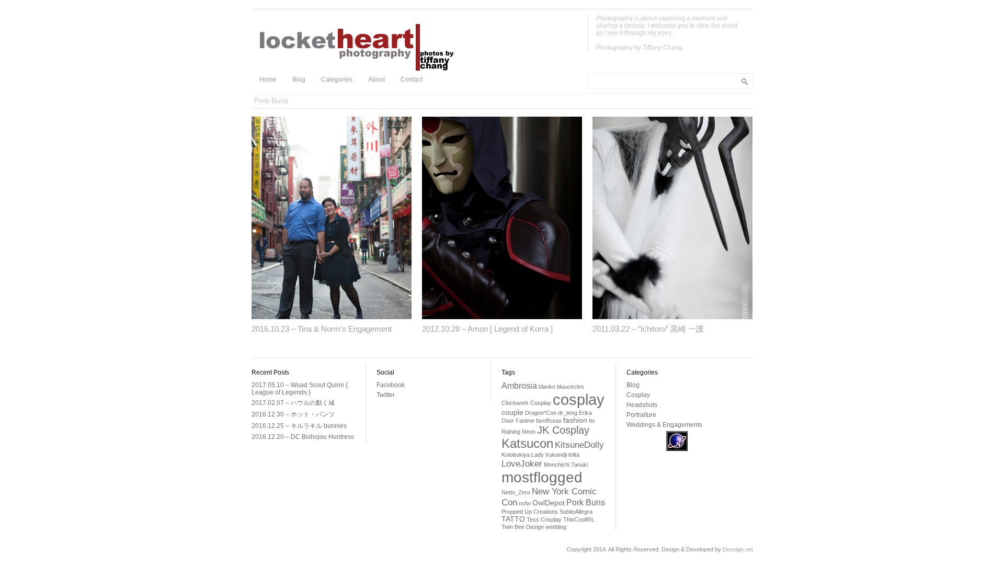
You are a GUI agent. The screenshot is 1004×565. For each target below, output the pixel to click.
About (376, 79)
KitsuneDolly (579, 444)
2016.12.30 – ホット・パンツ (293, 414)
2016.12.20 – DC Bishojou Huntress (303, 436)
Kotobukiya (515, 454)
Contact (412, 79)
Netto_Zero (515, 492)
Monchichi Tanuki (566, 464)
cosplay (578, 399)
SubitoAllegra (576, 511)
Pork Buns (585, 502)
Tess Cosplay (544, 519)
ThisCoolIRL (579, 519)
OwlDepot (548, 503)
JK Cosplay (563, 430)
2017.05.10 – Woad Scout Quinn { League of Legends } (300, 388)
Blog (298, 79)
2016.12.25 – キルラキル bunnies (299, 426)
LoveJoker (521, 463)
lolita (573, 454)
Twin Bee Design (522, 527)
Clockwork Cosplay (526, 403)
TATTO (513, 519)
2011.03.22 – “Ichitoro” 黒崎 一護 (648, 328)
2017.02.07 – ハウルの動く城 (293, 402)
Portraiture (641, 415)
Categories (336, 79)
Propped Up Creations (529, 511)
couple (512, 412)
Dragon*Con (540, 413)
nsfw (525, 503)
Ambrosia (519, 385)
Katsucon (527, 443)
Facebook (390, 385)
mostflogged (542, 477)
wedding (555, 527)
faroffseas (549, 420)
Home (268, 79)
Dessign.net (738, 549)
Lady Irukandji (549, 454)
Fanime (525, 420)
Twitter (385, 395)
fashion (575, 420)
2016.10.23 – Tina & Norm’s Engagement (322, 328)
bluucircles (570, 386)
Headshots (641, 405)
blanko (547, 386)
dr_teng (567, 413)
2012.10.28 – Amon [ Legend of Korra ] (487, 328)
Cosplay (638, 395)
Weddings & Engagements (664, 424)
